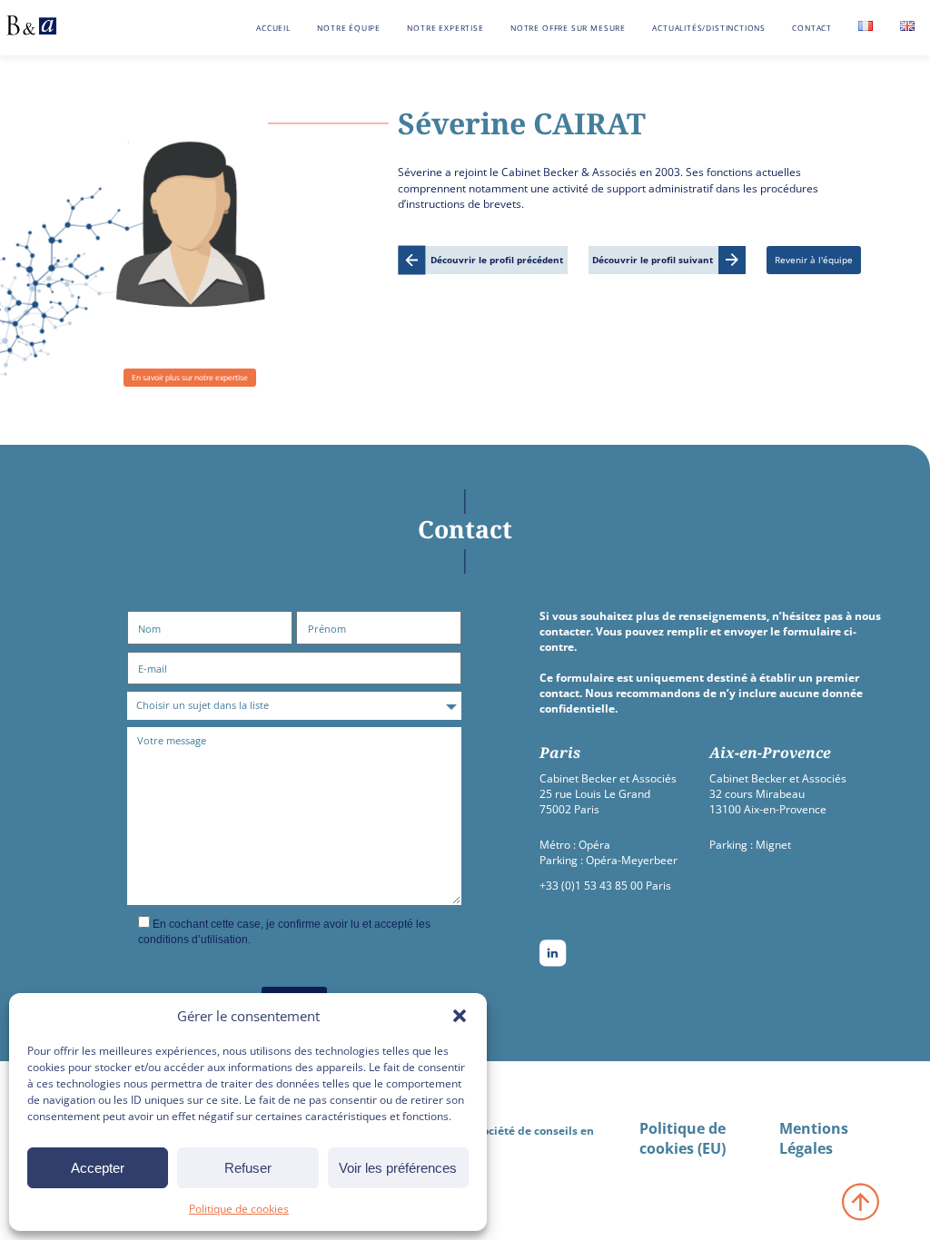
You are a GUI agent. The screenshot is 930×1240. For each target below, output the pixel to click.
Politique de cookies (239, 1208)
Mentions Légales (813, 1138)
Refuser (248, 1168)
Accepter (97, 1168)
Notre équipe (349, 28)
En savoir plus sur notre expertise (190, 377)
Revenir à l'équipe (814, 260)
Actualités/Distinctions (709, 28)
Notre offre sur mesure (568, 28)
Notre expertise (445, 28)
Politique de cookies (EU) (682, 1138)
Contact (812, 28)
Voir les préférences (398, 1168)
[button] (459, 1016)
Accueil (273, 28)
